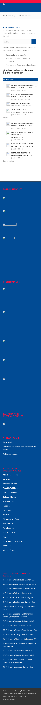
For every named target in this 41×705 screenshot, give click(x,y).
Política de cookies (10, 454)
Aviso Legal (18, 691)
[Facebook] (26, 702)
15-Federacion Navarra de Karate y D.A (19, 651)
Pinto (5, 537)
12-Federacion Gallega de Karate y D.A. (18, 634)
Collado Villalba (9, 497)
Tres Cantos (8, 546)
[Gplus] (29, 702)
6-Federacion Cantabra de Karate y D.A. (19, 602)
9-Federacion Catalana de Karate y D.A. (19, 621)
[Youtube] (33, 702)
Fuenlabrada (8, 501)
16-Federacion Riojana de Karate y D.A (18, 655)
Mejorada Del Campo (12, 519)
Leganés (7, 510)
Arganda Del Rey (10, 483)
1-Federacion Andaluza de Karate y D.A (18, 580)
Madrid (6, 515)
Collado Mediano (10, 492)
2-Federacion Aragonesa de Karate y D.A (19, 584)
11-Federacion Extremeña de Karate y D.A (20, 630)
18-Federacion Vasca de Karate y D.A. (18, 667)
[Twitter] (23, 702)
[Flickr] (36, 702)
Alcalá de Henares (10, 475)
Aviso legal (7, 442)
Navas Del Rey (9, 532)
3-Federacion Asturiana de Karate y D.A (19, 588)
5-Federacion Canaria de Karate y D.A (18, 597)
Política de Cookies (8, 691)
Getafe (6, 506)
